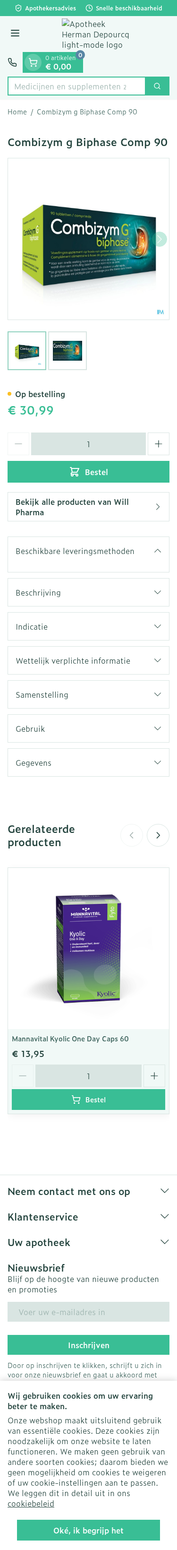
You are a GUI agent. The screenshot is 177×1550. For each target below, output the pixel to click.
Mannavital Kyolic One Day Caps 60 (70, 1038)
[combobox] (77, 86)
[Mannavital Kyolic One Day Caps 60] (88, 948)
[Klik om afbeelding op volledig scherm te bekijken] (88, 239)
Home (17, 111)
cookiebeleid (31, 1503)
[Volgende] (159, 239)
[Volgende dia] (158, 835)
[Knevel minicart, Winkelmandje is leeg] (33, 62)
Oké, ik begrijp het (88, 1530)
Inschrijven (89, 1345)
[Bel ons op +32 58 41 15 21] (12, 62)
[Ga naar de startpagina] (97, 34)
